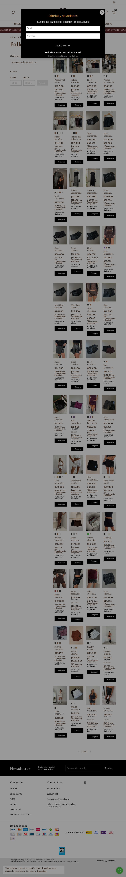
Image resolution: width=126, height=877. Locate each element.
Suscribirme (63, 45)
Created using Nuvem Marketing (63, 56)
